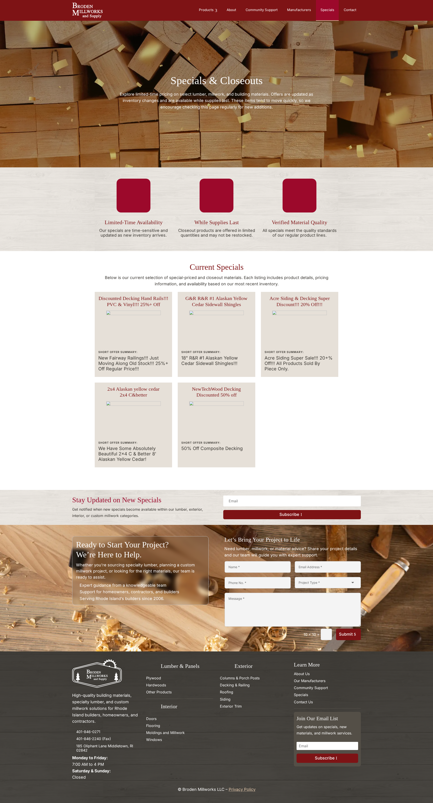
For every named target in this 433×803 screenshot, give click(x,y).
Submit (346, 634)
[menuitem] (208, 10)
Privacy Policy (242, 789)
